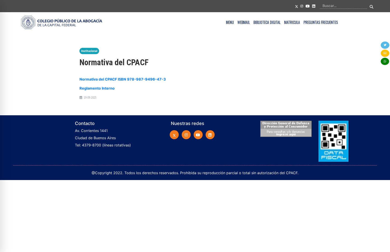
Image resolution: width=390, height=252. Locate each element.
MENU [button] (230, 22)
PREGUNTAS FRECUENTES (321, 22)
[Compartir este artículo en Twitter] (385, 45)
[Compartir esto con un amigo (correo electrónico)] (385, 53)
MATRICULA (292, 22)
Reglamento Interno (97, 88)
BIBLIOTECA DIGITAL (267, 22)
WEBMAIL (243, 22)
